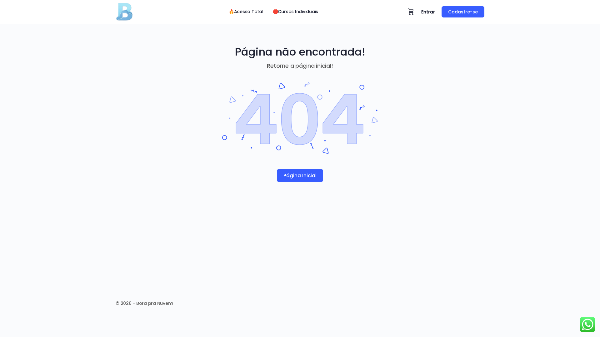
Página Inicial (300, 175)
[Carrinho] (411, 12)
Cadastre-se (463, 12)
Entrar (428, 12)
